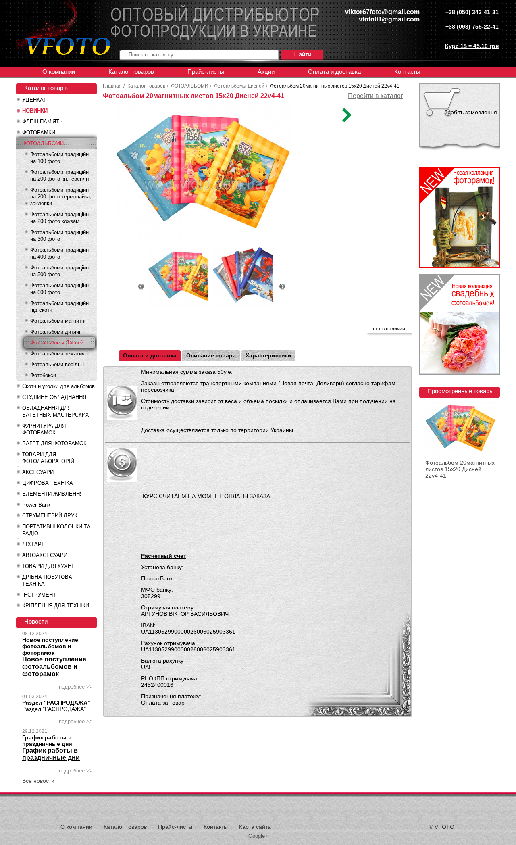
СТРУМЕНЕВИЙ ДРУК (49, 516)
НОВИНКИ (35, 111)
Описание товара (211, 355)
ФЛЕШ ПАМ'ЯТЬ (42, 122)
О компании (58, 71)
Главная (112, 86)
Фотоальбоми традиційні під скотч (60, 306)
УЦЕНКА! (33, 100)
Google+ (258, 836)
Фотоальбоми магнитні (57, 321)
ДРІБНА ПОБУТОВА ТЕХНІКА (47, 580)
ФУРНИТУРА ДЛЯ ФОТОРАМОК (44, 429)
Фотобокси (43, 375)
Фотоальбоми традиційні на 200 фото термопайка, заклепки (61, 197)
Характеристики (268, 355)
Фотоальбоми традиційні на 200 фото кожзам (60, 217)
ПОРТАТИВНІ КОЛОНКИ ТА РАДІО (56, 530)
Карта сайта (255, 827)
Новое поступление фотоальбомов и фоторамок (50, 646)
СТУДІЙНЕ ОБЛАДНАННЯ (54, 397)
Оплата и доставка (334, 71)
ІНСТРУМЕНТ (39, 595)
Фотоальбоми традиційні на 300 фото (60, 235)
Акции (266, 71)
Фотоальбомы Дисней (56, 343)
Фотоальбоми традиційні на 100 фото (60, 157)
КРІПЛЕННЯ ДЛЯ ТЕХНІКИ (55, 606)
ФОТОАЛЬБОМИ (43, 143)
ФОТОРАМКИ (38, 132)
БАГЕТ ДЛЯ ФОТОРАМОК (54, 443)
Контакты (407, 71)
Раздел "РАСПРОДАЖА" (56, 702)
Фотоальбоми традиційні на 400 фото (60, 253)
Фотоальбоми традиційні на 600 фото (60, 288)
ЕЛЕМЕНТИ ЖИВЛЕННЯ (52, 494)
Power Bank (36, 505)
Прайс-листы (205, 71)
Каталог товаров (131, 71)
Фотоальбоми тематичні (59, 354)
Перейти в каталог (375, 95)
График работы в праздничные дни (47, 740)
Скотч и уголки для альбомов (58, 386)
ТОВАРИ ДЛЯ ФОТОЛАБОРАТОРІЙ (48, 457)
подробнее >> (76, 687)
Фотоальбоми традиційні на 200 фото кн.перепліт (60, 175)
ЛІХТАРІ (32, 544)
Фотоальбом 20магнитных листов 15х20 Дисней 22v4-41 (460, 469)
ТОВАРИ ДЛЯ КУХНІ (47, 566)
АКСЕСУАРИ (38, 472)
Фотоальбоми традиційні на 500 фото (60, 271)
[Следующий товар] (346, 120)
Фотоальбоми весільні (57, 364)
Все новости (38, 781)
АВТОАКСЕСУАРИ (44, 555)
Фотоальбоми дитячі (55, 332)
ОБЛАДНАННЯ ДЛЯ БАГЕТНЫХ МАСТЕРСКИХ (55, 411)
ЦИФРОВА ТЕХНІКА (47, 483)
